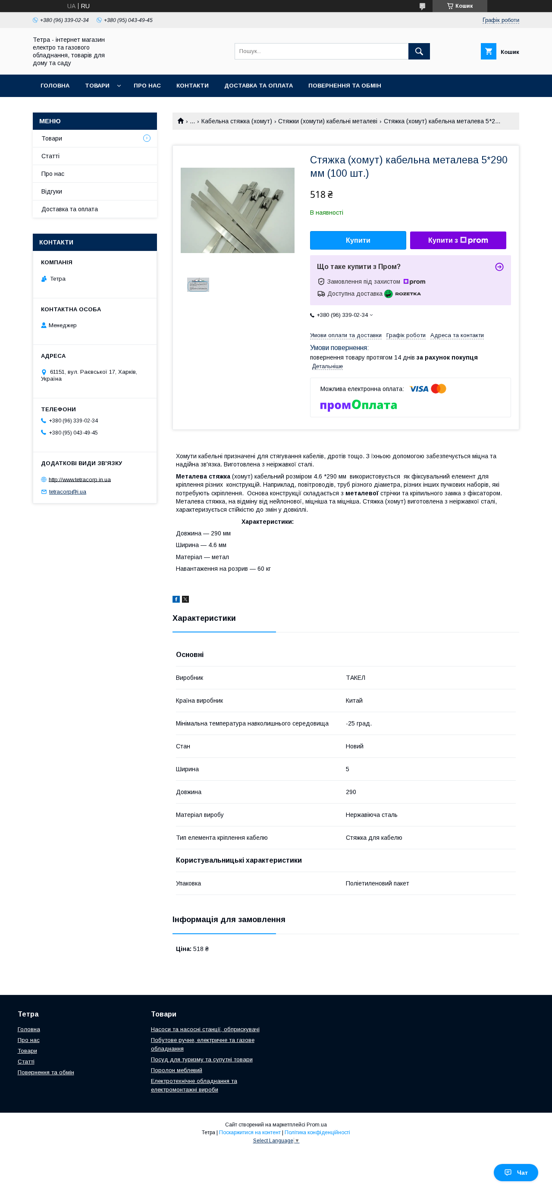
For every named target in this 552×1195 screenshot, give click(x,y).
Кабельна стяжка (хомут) (236, 121)
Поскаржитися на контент (250, 1132)
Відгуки (51, 191)
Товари (97, 85)
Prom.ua (317, 1125)
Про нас (147, 85)
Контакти (192, 85)
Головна (55, 85)
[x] (185, 600)
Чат (522, 1172)
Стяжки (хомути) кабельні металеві (327, 121)
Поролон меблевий (176, 1070)
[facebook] (176, 600)
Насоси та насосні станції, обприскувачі (205, 1029)
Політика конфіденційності (317, 1132)
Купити (358, 240)
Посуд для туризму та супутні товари (202, 1059)
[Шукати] (419, 51)
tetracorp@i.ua (67, 491)
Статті (50, 156)
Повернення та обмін (344, 85)
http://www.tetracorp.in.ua (80, 479)
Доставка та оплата (258, 85)
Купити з (443, 240)
